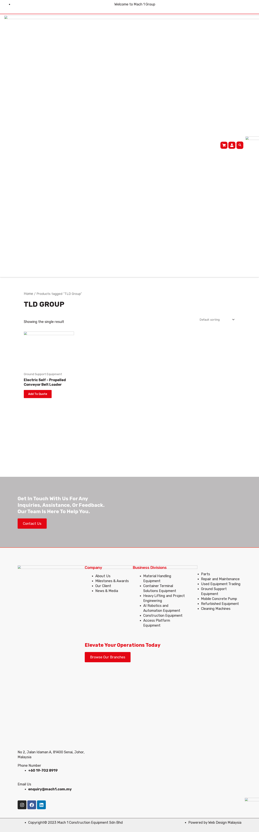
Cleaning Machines (215, 608)
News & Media (106, 591)
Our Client (103, 586)
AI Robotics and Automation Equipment (161, 608)
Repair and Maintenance (220, 579)
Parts (205, 574)
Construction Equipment (163, 615)
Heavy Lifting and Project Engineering (164, 598)
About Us (102, 576)
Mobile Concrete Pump (219, 599)
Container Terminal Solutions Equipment (159, 588)
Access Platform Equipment (156, 622)
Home (28, 294)
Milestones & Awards (112, 581)
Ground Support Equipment (214, 591)
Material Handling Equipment (157, 578)
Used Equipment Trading (221, 584)
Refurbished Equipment (220, 604)
